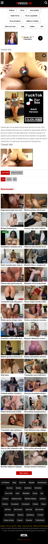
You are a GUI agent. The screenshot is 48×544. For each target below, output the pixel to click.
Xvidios (32, 26)
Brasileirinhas (42, 482)
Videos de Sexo (10, 26)
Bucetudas (28, 488)
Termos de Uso (27, 526)
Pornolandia (25, 504)
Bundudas (38, 488)
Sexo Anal (29, 509)
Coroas (35, 493)
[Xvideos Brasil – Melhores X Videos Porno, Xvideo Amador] (24, 3)
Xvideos (11, 10)
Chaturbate (26, 493)
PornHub (5, 504)
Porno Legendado (31, 16)
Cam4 (17, 493)
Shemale (20, 515)
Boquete (31, 482)
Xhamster (29, 520)
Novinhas (43, 499)
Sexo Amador (34, 10)
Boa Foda (22, 482)
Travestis (40, 515)
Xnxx (22, 26)
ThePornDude (39, 520)
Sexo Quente (39, 509)
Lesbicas (5, 499)
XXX (42, 26)
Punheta (35, 504)
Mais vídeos (24, 473)
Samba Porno (14, 16)
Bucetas (18, 488)
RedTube (7, 509)
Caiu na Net (8, 493)
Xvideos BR (26, 540)
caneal (9, 179)
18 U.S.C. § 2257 (11, 526)
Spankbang (30, 515)
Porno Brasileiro (15, 21)
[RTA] (24, 537)
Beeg (14, 482)
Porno (22, 10)
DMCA (19, 526)
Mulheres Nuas (16, 499)
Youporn (20, 520)
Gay (42, 493)
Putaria (43, 504)
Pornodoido (14, 504)
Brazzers (10, 488)
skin (14, 179)
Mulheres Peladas (32, 21)
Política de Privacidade (40, 526)
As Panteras (5, 482)
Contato (2, 526)
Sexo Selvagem (9, 515)
